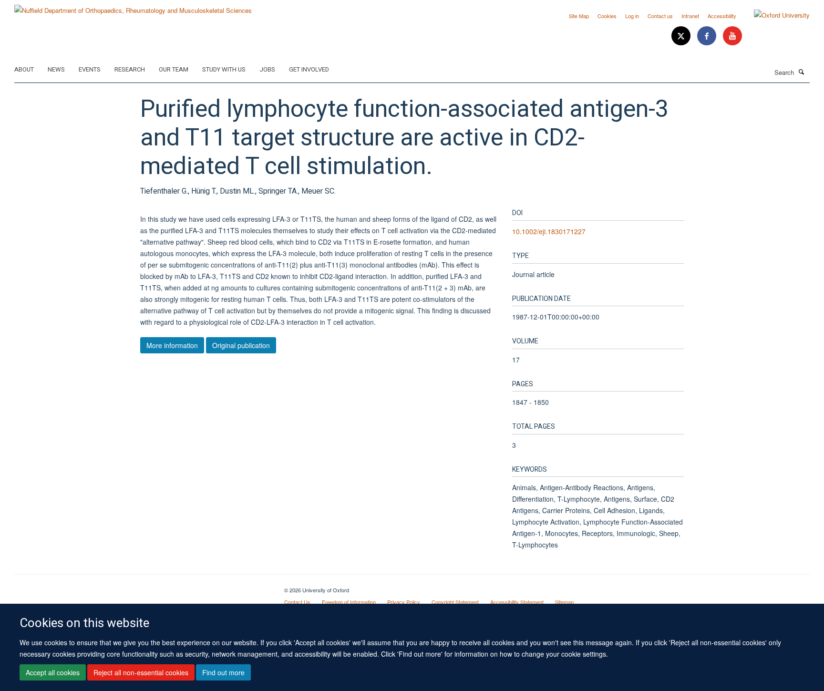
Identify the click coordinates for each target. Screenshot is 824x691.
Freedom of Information (349, 602)
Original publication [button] (241, 345)
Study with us (224, 69)
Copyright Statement (455, 602)
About (24, 69)
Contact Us (297, 602)
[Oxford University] (775, 15)
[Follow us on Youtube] (732, 36)
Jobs (267, 69)
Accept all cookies (53, 672)
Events (90, 69)
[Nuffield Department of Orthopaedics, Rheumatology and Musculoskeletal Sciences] (133, 6)
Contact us (660, 16)
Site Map (579, 16)
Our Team (173, 69)
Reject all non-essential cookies (140, 672)
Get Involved (309, 69)
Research (129, 69)
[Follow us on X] (681, 36)
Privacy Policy (403, 602)
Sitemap (564, 602)
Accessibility (722, 16)
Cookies (607, 16)
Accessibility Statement (517, 602)
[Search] (801, 71)
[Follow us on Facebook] (707, 36)
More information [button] (172, 345)
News (56, 69)
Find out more (223, 672)
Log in (632, 16)
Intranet (690, 16)
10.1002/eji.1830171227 (549, 231)
